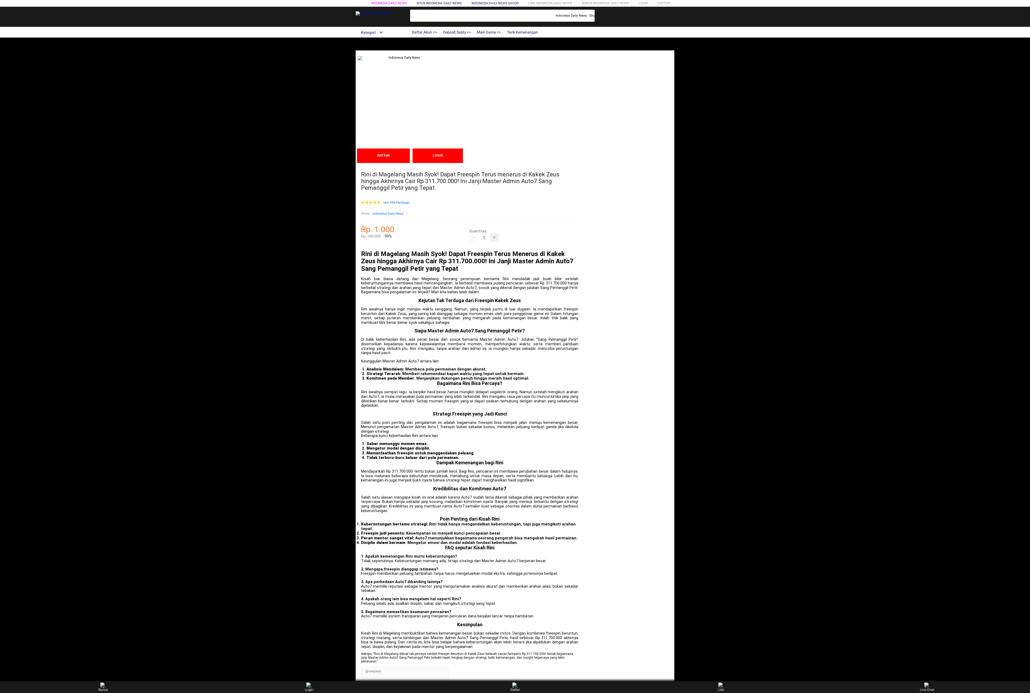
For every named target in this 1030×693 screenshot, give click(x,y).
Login (309, 690)
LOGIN (643, 3)
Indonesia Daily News (389, 3)
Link (721, 690)
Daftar (515, 690)
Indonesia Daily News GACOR (495, 3)
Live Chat (927, 690)
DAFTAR (664, 3)
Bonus (103, 690)
